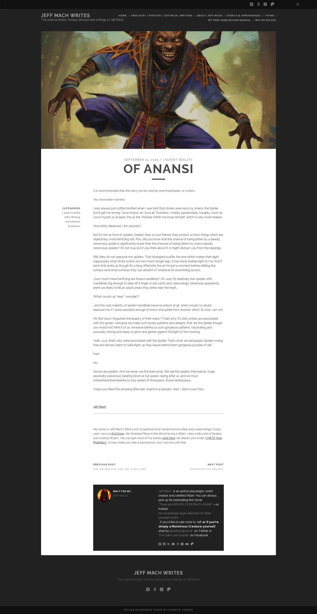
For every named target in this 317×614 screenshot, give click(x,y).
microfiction (72, 221)
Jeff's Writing (72, 217)
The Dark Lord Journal (173, 535)
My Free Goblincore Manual (229, 20)
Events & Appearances (244, 15)
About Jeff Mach (210, 15)
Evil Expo (117, 433)
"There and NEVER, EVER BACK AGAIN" (185, 504)
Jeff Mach (99, 407)
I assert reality (177, 160)
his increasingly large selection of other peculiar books (184, 515)
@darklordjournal (181, 531)
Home (123, 15)
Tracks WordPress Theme (143, 609)
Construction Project (207, 469)
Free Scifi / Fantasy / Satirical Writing (161, 15)
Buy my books (265, 20)
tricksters (74, 226)
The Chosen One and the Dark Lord (119, 469)
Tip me (269, 15)
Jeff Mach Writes (65, 15)
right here (168, 438)
